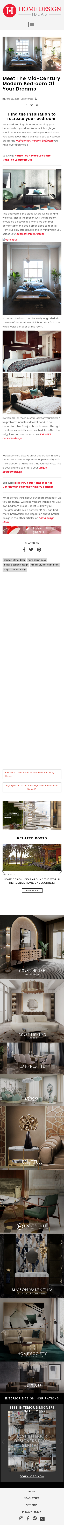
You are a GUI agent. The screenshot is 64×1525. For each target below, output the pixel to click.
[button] (60, 871)
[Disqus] (32, 623)
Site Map (31, 1505)
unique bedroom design (15, 569)
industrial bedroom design (16, 565)
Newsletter (31, 1498)
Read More (32, 890)
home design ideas (37, 560)
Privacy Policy (31, 1512)
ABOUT (31, 1491)
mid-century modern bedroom (45, 565)
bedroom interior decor (14, 560)
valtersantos (27, 98)
